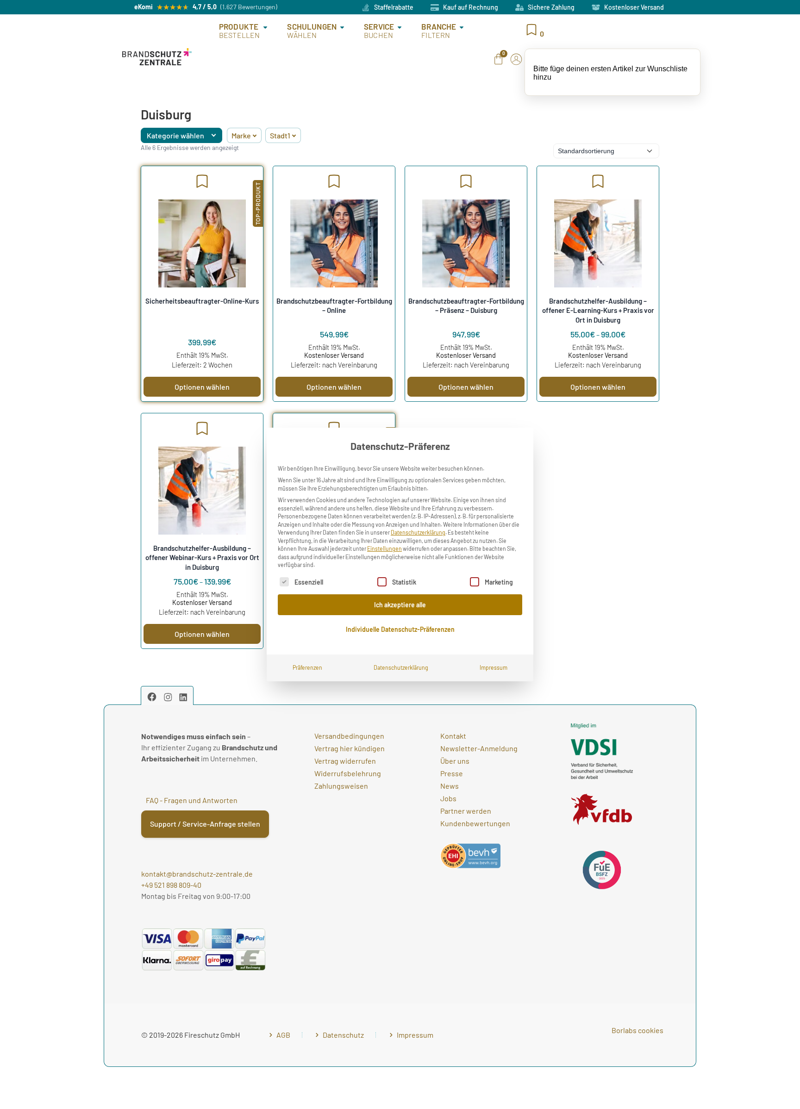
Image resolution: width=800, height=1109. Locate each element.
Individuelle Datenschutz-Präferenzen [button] (400, 629)
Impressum (493, 667)
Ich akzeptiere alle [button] (400, 605)
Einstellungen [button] (384, 548)
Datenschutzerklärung (418, 532)
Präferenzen (307, 667)
